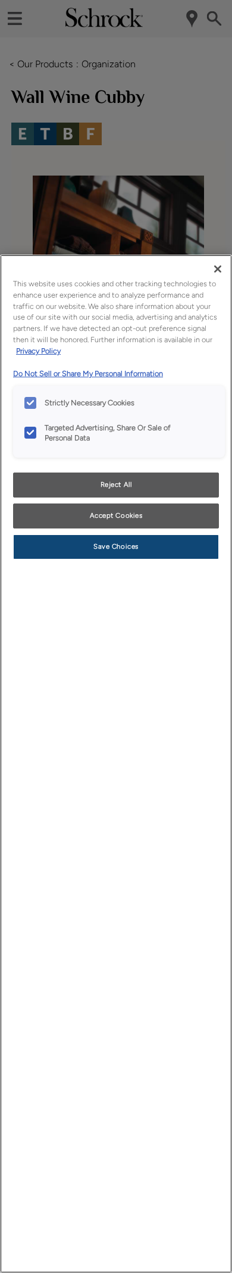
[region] (116, 764)
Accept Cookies (116, 515)
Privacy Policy (38, 350)
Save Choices (116, 546)
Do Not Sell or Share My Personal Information (88, 373)
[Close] (218, 269)
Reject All (116, 484)
